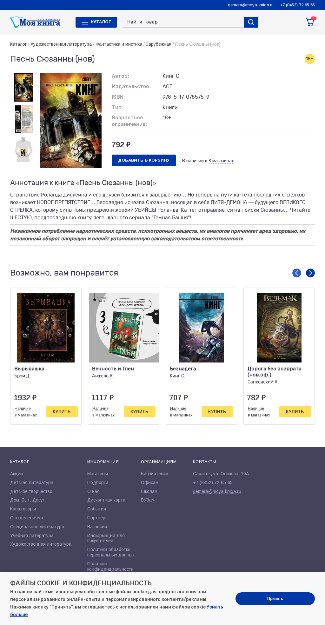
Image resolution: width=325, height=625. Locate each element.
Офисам (149, 482)
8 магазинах (221, 160)
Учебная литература (32, 535)
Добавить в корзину (143, 160)
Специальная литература (37, 526)
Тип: (117, 107)
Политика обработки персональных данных (111, 552)
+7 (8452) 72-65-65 (213, 482)
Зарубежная (158, 44)
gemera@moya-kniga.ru (251, 5)
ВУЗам (148, 499)
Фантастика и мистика (119, 44)
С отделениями (26, 517)
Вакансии (97, 526)
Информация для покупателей (106, 538)
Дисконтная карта (106, 499)
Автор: (120, 76)
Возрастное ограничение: (129, 121)
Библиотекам (154, 473)
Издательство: (131, 86)
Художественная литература (61, 44)
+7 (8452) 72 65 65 (297, 5)
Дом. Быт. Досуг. (28, 499)
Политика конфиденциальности (110, 566)
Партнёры (98, 517)
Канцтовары (23, 508)
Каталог (18, 44)
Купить (62, 411)
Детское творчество (31, 491)
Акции (16, 473)
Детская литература (31, 482)
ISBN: (118, 97)
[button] (296, 273)
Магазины (97, 473)
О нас (93, 491)
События (96, 508)
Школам (149, 491)
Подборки (97, 482)
